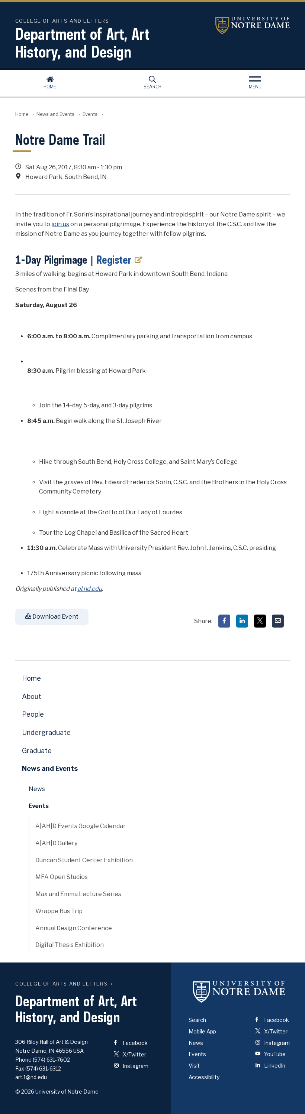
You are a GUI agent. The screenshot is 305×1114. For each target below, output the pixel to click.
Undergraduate (46, 732)
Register (113, 259)
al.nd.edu (89, 588)
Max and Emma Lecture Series (78, 894)
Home (50, 86)
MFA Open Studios (61, 876)
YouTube (274, 1054)
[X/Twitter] (260, 621)
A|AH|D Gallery (56, 843)
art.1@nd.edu (31, 1077)
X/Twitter (134, 1054)
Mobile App (202, 1031)
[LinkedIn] (242, 621)
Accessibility (204, 1077)
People (33, 714)
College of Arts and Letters (61, 984)
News (37, 788)
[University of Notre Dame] (239, 991)
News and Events (55, 114)
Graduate (37, 751)
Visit (194, 1065)
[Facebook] (224, 621)
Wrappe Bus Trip (59, 911)
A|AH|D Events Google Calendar (80, 826)
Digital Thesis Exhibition (69, 944)
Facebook (135, 1043)
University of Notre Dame (252, 25)
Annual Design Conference (73, 928)
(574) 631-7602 (51, 1059)
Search (152, 86)
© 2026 (24, 1091)
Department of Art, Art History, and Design (82, 43)
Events (90, 114)
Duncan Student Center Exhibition (84, 860)
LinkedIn (274, 1065)
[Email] (278, 621)
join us (60, 224)
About (31, 696)
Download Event (54, 616)
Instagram (135, 1066)
